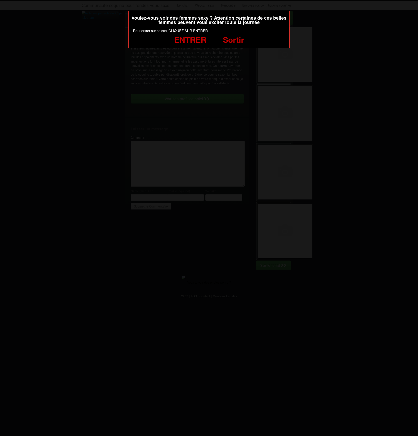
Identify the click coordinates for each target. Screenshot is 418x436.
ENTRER (190, 39)
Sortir (233, 39)
